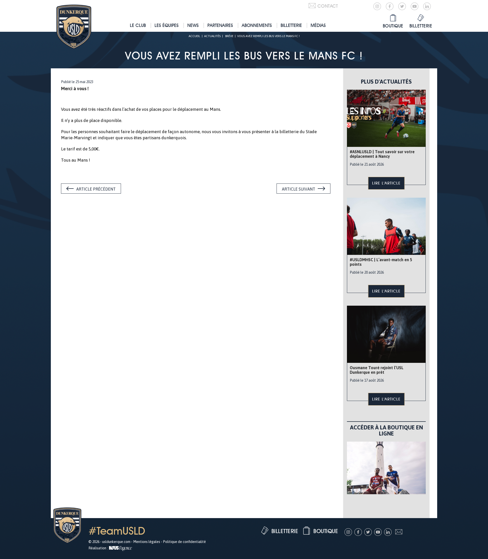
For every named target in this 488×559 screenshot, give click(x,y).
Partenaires (220, 25)
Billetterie (291, 25)
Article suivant (298, 189)
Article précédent (96, 189)
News (193, 25)
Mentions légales (146, 542)
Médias (318, 25)
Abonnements (257, 25)
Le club (138, 25)
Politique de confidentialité (184, 542)
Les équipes (167, 25)
